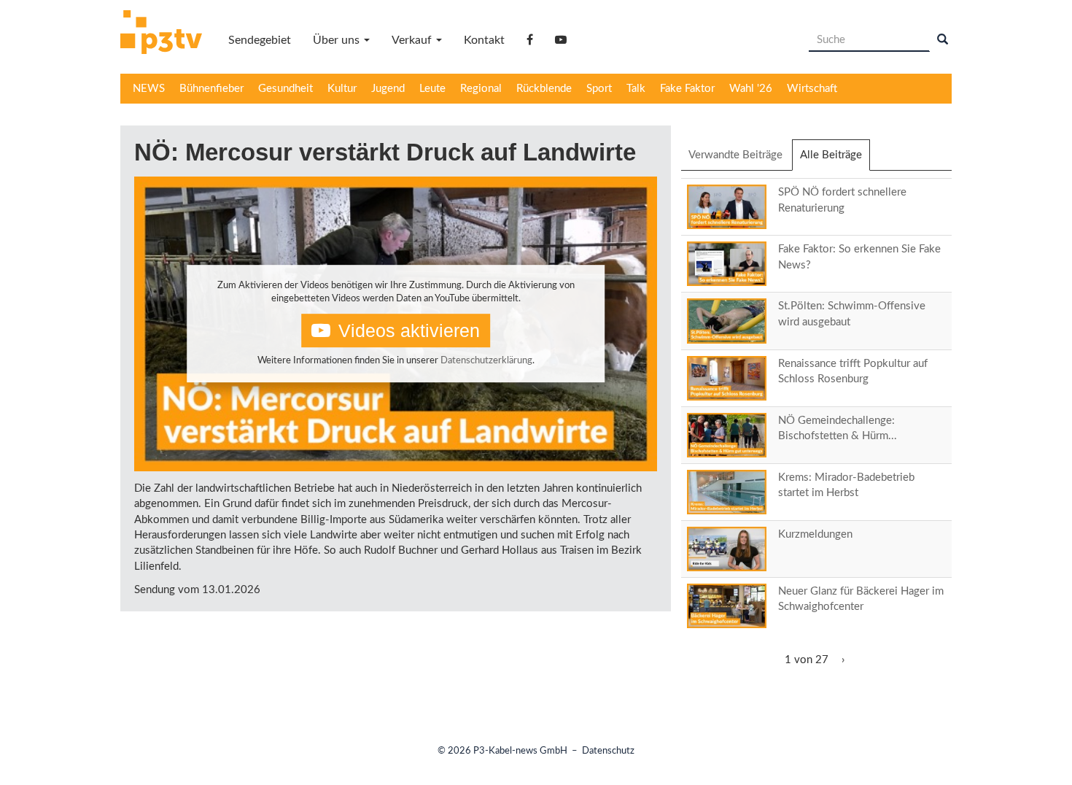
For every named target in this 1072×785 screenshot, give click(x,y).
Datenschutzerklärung (486, 361)
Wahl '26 (750, 88)
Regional (481, 88)
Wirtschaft (812, 88)
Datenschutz (608, 751)
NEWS (149, 88)
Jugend (388, 88)
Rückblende (544, 88)
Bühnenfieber (211, 88)
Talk (635, 88)
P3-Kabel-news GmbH (520, 751)
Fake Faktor (687, 88)
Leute (432, 88)
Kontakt (484, 40)
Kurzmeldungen (815, 534)
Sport (599, 88)
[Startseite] (166, 34)
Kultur (342, 88)
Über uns (337, 40)
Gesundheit (285, 88)
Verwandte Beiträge (735, 155)
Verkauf (413, 40)
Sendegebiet (259, 40)
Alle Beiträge (835, 160)
